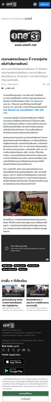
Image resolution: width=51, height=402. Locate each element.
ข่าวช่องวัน (16, 18)
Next (48, 298)
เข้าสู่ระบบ (44, 4)
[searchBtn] (35, 4)
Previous (3, 298)
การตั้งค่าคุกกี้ (25, 399)
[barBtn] (3, 4)
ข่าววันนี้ (28, 18)
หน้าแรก (5, 18)
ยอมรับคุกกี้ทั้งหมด (25, 393)
